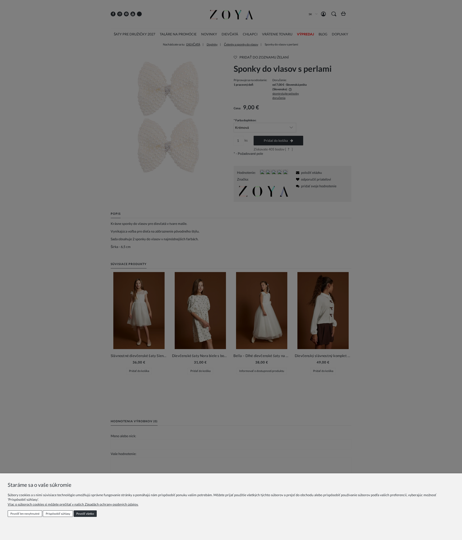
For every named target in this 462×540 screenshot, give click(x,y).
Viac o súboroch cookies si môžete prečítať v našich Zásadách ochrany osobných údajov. (73, 504)
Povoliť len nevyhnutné (24, 513)
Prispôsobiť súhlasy (58, 513)
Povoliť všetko (85, 513)
